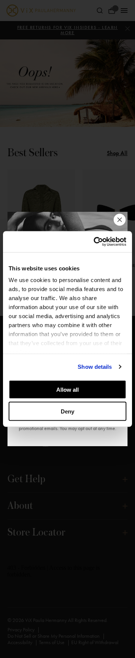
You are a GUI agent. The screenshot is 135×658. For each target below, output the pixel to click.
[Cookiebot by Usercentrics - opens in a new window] (95, 242)
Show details (95, 367)
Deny (67, 411)
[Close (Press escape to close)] (120, 220)
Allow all (67, 389)
